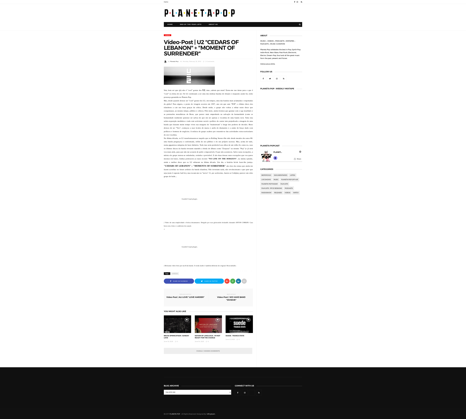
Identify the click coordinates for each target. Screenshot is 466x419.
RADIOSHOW (266, 192)
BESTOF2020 (266, 175)
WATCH (296, 192)
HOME (170, 24)
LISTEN (292, 175)
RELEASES (278, 192)
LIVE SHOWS (266, 179)
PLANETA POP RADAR (270, 184)
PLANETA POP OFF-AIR (289, 179)
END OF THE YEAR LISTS (190, 24)
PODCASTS (289, 188)
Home (166, 2)
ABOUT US (213, 24)
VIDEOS (167, 35)
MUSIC (276, 179)
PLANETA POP (175, 414)
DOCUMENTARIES (280, 175)
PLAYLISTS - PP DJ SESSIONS (272, 188)
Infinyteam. (211, 414)
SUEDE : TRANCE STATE (235, 335)
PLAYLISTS (284, 184)
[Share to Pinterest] (244, 281)
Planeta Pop (174, 61)
